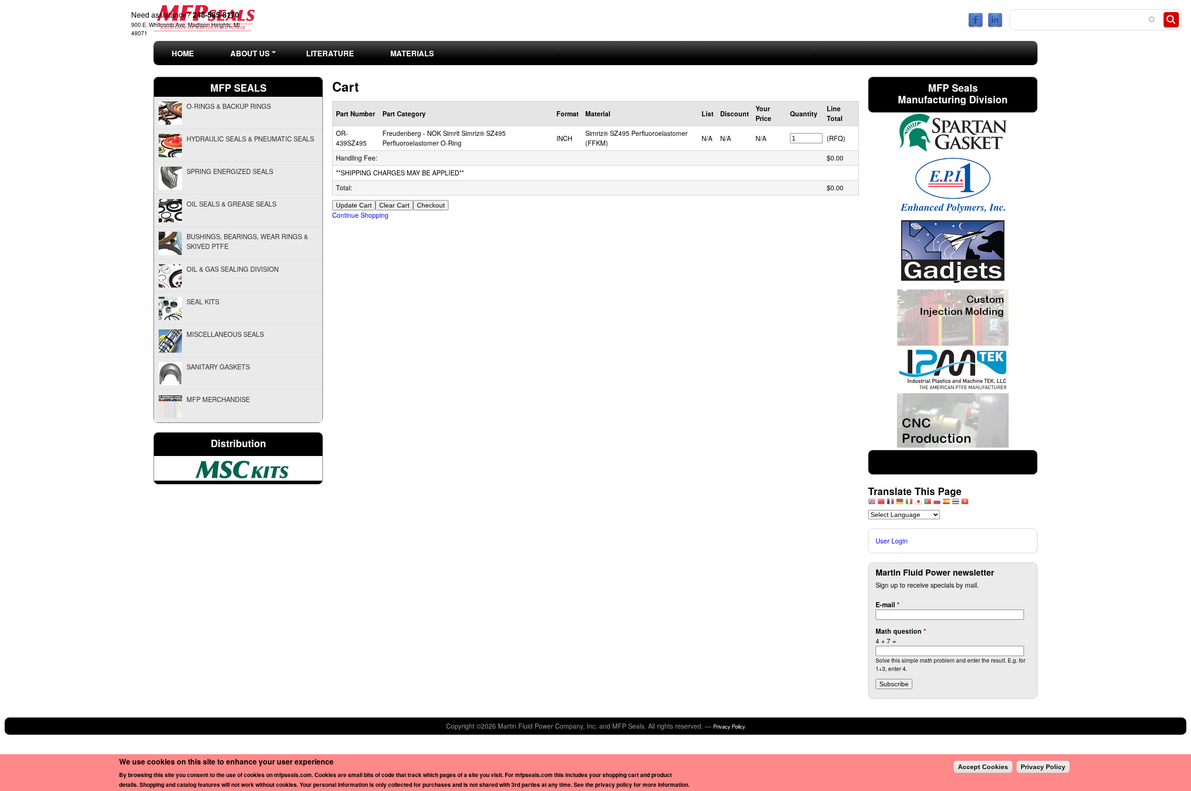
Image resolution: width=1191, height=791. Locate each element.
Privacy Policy (729, 726)
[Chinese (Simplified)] (881, 503)
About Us (241, 56)
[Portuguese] (927, 503)
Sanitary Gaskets (218, 366)
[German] (899, 503)
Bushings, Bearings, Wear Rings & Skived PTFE (247, 241)
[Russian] (937, 503)
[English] (872, 503)
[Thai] (955, 503)
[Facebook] (975, 25)
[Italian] (909, 503)
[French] (890, 503)
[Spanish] (946, 503)
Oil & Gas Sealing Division (233, 269)
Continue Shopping (360, 215)
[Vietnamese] (965, 503)
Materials (412, 53)
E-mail (887, 604)
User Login (892, 540)
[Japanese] (918, 503)
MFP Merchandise (218, 399)
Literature (330, 53)
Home (183, 53)
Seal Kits (203, 301)
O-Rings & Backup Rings (229, 106)
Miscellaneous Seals (225, 334)
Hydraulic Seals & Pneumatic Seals (250, 138)
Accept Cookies (983, 767)
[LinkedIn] (995, 25)
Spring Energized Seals (230, 171)
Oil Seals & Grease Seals (231, 203)
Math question (901, 631)
